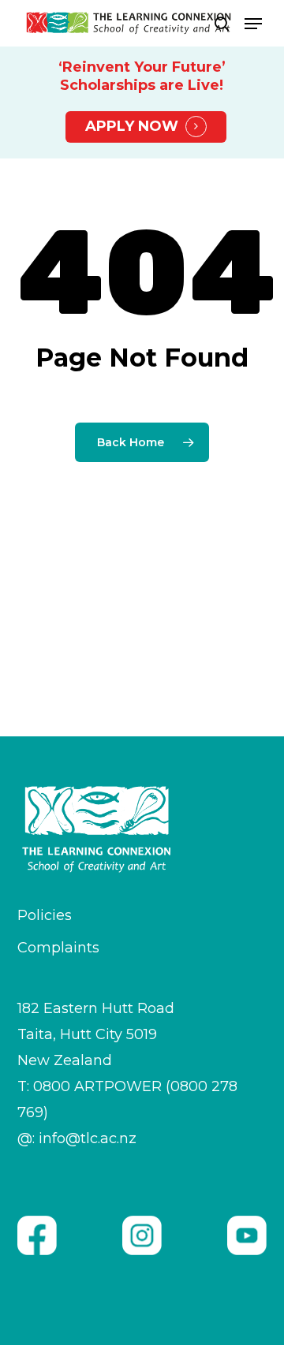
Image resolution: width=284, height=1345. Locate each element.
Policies (44, 915)
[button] (253, 24)
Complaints (58, 947)
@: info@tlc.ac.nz (76, 1138)
